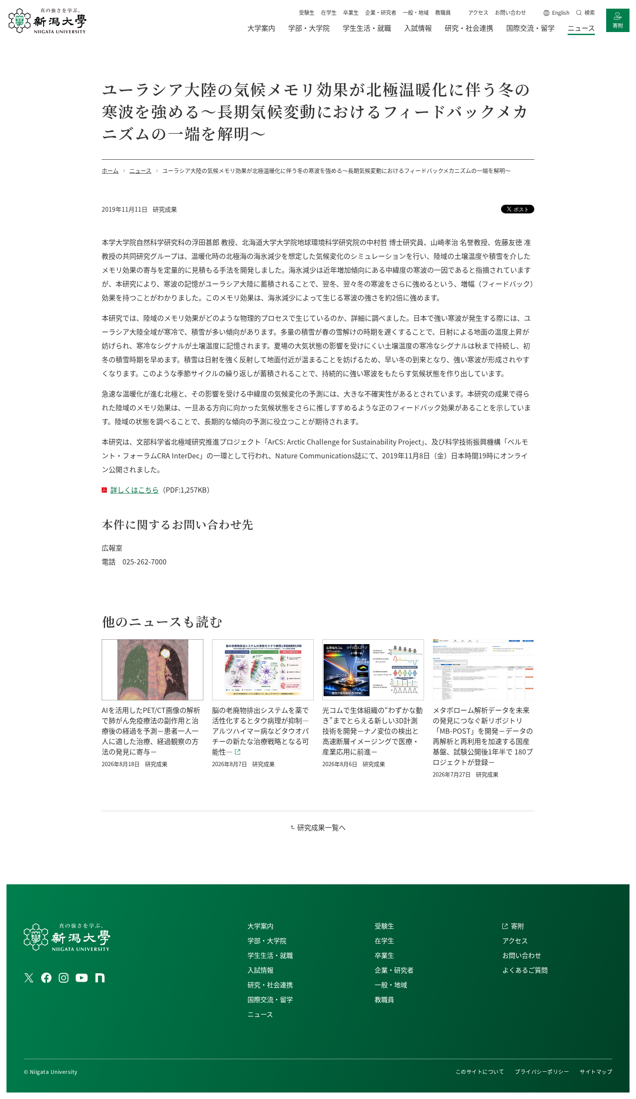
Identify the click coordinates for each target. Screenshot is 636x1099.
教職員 (443, 12)
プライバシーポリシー (542, 1071)
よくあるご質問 (525, 969)
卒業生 (351, 12)
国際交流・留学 (270, 999)
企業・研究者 (380, 12)
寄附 (618, 25)
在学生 (329, 12)
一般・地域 (416, 12)
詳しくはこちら (134, 489)
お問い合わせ (510, 12)
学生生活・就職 (270, 955)
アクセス (478, 12)
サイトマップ (596, 1071)
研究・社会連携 (270, 984)
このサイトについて (480, 1071)
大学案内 (260, 925)
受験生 (307, 12)
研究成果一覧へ (321, 827)
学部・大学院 (266, 940)
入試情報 (260, 969)
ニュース (260, 1013)
